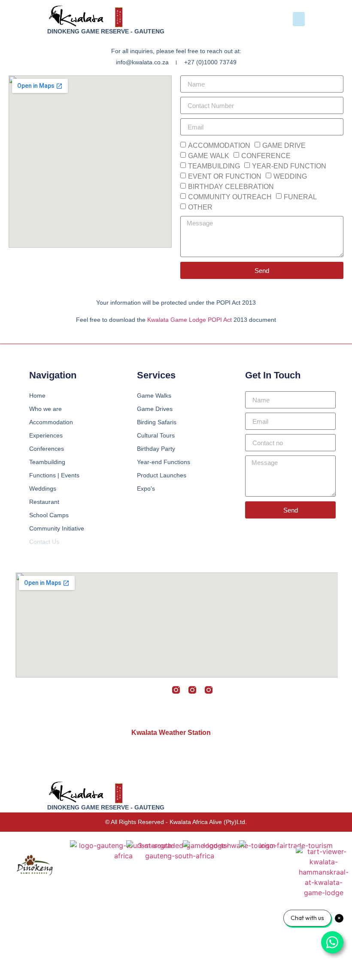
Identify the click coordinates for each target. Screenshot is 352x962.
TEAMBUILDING (214, 166)
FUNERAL (300, 197)
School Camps (49, 515)
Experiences (46, 435)
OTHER (200, 207)
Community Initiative (56, 528)
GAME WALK (208, 155)
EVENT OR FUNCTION (224, 176)
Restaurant (44, 501)
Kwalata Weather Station (171, 732)
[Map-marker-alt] (225, 690)
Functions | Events (54, 475)
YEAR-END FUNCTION (289, 166)
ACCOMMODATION (219, 145)
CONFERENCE (266, 155)
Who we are (45, 408)
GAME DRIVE (284, 145)
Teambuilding (47, 462)
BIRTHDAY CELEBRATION (231, 186)
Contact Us (44, 541)
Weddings (42, 488)
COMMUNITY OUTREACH (230, 197)
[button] (299, 19)
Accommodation (51, 422)
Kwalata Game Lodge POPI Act (189, 319)
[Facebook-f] (127, 690)
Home (37, 395)
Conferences (46, 448)
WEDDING (290, 176)
